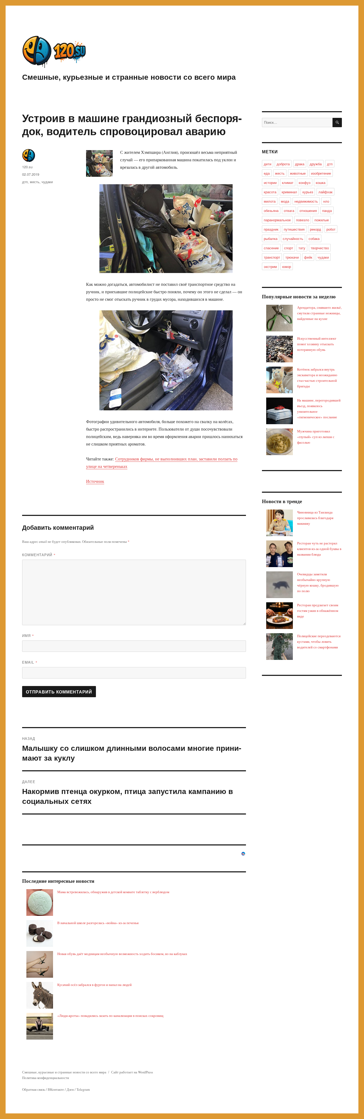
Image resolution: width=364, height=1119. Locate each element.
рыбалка (270, 238)
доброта (283, 163)
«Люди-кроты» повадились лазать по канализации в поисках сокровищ (110, 1015)
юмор (286, 266)
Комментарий (39, 554)
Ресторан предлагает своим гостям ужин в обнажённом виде (317, 611)
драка (299, 163)
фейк (308, 257)
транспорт (272, 257)
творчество (320, 247)
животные (298, 173)
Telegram (83, 1089)
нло (326, 201)
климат (287, 182)
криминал (289, 191)
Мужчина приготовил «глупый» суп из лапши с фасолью (315, 437)
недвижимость (306, 201)
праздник (271, 229)
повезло (302, 219)
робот (330, 229)
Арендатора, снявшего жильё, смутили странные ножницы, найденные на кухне (319, 313)
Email (30, 662)
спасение (271, 247)
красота (270, 191)
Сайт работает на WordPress (132, 1072)
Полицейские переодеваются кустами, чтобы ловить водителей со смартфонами (319, 641)
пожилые (321, 219)
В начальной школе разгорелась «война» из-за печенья (98, 922)
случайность (293, 238)
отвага (289, 210)
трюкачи (292, 257)
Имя (28, 635)
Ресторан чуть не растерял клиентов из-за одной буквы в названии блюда (319, 549)
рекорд (315, 229)
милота (270, 201)
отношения (308, 210)
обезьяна (271, 210)
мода (285, 201)
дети (267, 163)
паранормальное (277, 219)
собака (314, 238)
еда (267, 173)
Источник (95, 481)
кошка (320, 182)
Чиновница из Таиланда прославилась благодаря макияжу (315, 518)
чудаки (47, 181)
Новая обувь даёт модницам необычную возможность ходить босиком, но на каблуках (122, 953)
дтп (25, 181)
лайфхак (325, 191)
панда (327, 210)
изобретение (321, 173)
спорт (288, 247)
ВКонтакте (56, 1089)
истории (270, 182)
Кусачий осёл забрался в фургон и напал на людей (94, 984)
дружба (316, 163)
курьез (307, 191)
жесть (34, 181)
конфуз (304, 182)
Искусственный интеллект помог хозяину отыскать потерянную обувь (316, 344)
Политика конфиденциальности (45, 1077)
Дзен (70, 1089)
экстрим (270, 266)
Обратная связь (33, 1089)
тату (301, 247)
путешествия (294, 229)
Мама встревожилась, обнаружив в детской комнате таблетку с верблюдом (113, 891)
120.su (27, 166)
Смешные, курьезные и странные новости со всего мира (129, 76)
